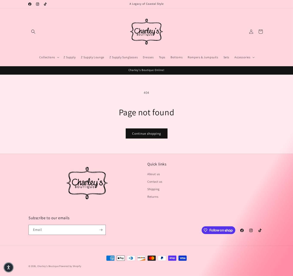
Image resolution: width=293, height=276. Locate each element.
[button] (33, 31)
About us (153, 174)
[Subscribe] (101, 230)
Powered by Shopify (70, 266)
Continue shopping (146, 133)
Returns (152, 197)
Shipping (153, 189)
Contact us (154, 181)
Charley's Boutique (48, 266)
